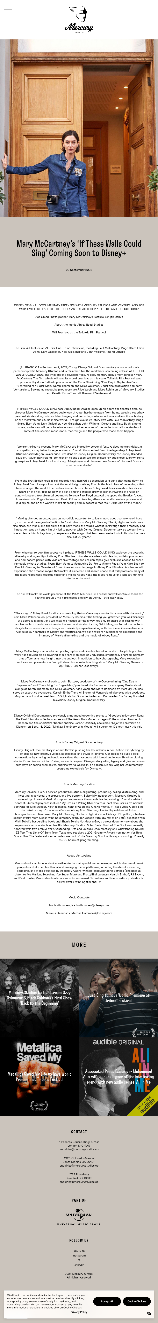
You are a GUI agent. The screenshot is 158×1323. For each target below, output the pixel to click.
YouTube (79, 1251)
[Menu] (8, 8)
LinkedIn (79, 1265)
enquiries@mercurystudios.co (79, 1149)
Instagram (79, 1255)
